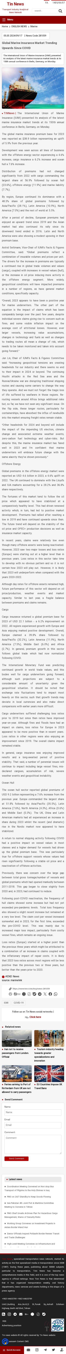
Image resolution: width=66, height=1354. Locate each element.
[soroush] (29, 994)
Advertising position (11, 1325)
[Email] (28, 1350)
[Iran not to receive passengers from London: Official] (17, 1038)
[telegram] (39, 994)
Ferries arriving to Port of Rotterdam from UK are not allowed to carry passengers (16, 1088)
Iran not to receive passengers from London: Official (15, 1053)
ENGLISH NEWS (19, 26)
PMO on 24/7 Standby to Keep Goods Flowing (29, 1196)
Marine (33, 26)
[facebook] (50, 994)
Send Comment (16, 1158)
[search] (60, 11)
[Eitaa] (26, 1314)
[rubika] (24, 994)
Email (7, 1119)
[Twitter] (53, 1350)
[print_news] (10, 994)
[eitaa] (17, 994)
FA (46, 3)
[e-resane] (57, 1325)
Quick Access (13, 1350)
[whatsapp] (55, 994)
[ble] (34, 994)
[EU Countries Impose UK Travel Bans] (49, 1073)
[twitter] (45, 994)
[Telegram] (45, 1350)
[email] (20, 1314)
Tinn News (7, 1259)
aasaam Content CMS (18, 1341)
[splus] (38, 1314)
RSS (4, 1321)
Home (5, 26)
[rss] (3, 1314)
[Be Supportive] (61, 1350)
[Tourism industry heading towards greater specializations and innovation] (49, 1038)
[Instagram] (36, 1350)
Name (7, 1107)
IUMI (6, 1003)
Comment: (9, 1132)
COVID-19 (19, 1003)
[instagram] (9, 1314)
